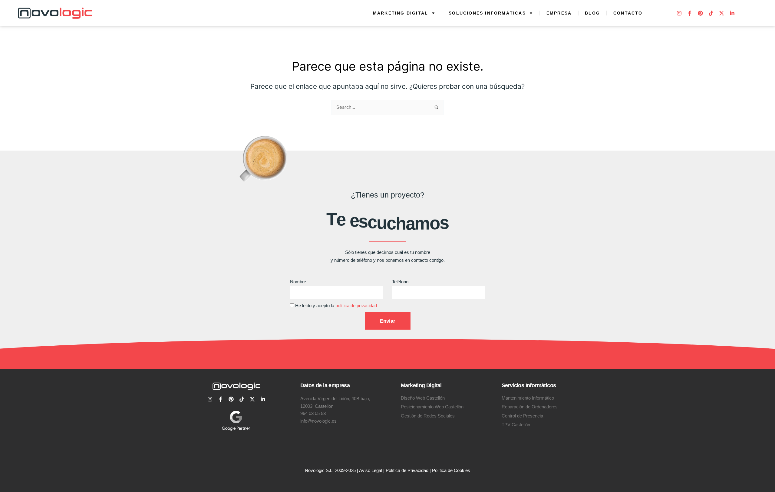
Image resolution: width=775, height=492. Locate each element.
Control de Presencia (522, 415)
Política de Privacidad (407, 470)
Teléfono (400, 281)
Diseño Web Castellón (423, 398)
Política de (443, 470)
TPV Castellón (516, 424)
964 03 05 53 (313, 413)
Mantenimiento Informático (528, 398)
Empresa (559, 13)
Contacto (628, 13)
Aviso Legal (370, 470)
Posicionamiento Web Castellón (432, 406)
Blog (592, 13)
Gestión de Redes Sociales (428, 415)
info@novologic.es (318, 421)
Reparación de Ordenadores (530, 406)
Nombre (298, 281)
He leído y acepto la (336, 305)
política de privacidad (356, 305)
